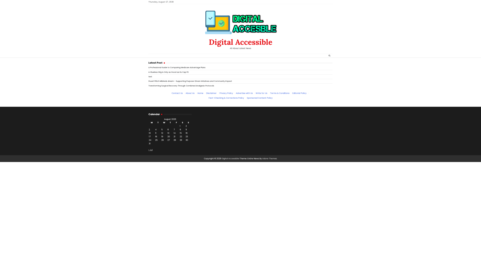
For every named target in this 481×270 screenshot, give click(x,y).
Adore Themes (269, 158)
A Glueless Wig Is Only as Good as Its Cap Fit (168, 72)
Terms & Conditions (279, 93)
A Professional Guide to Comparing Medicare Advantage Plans (176, 67)
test (150, 76)
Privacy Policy (226, 93)
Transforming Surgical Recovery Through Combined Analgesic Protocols (181, 85)
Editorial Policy (299, 93)
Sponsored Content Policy (260, 97)
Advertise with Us (244, 93)
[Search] (329, 56)
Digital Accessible (240, 42)
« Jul (150, 149)
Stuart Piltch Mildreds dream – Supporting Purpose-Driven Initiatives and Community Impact (190, 81)
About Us (190, 93)
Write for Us (261, 93)
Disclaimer (211, 93)
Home (200, 93)
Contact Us (177, 93)
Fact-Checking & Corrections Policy (226, 97)
